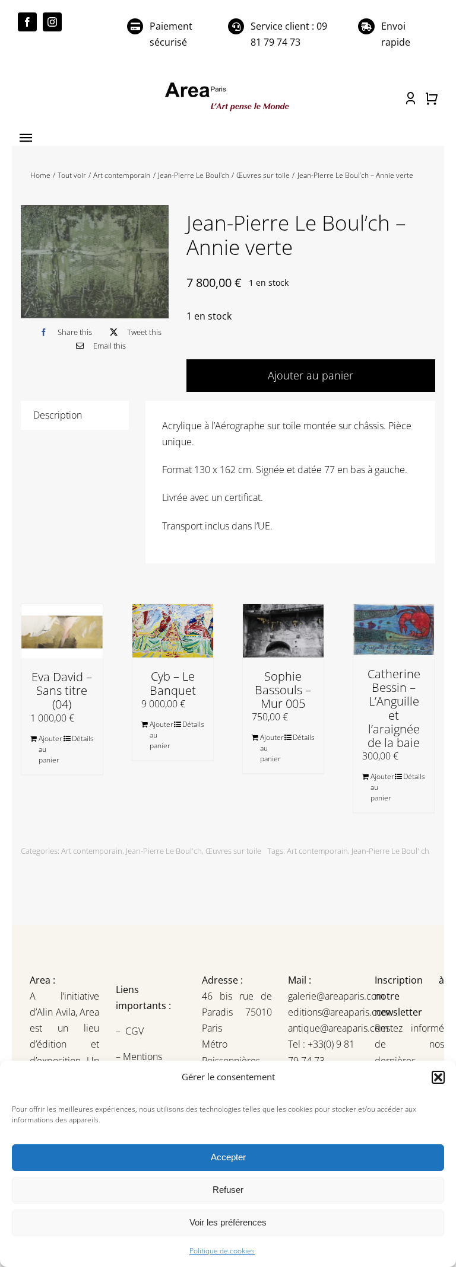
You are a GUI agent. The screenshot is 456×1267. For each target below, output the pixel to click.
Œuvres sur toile (233, 850)
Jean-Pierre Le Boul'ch (164, 850)
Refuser (228, 1190)
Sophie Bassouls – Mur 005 (283, 689)
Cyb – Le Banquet (173, 683)
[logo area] (227, 84)
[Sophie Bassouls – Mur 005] (283, 631)
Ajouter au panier (50, 749)
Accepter (228, 1157)
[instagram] (52, 21)
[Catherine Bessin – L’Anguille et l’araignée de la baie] (393, 629)
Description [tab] (57, 415)
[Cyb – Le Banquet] (172, 631)
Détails (83, 738)
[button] (438, 1077)
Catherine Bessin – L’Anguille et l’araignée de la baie (394, 708)
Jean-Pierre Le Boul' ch (390, 850)
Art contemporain (91, 850)
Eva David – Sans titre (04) (61, 690)
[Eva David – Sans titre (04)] (61, 631)
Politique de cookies (222, 1251)
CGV (135, 1031)
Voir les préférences (228, 1222)
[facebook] (27, 21)
